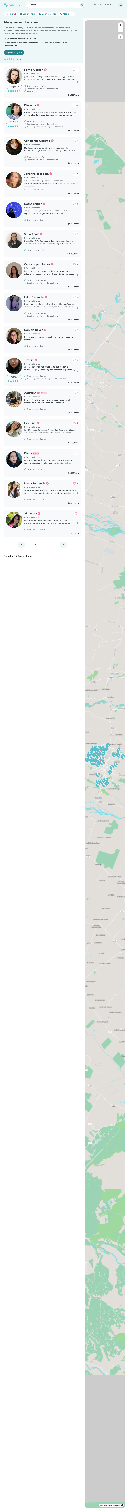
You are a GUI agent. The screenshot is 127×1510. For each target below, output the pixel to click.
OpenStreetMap (114, 1505)
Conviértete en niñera (104, 5)
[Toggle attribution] (122, 1505)
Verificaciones (48, 14)
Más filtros (68, 14)
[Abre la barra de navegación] (120, 4)
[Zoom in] (120, 24)
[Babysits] (12, 5)
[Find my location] (120, 36)
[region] (105, 764)
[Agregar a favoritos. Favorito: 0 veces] (76, 141)
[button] (92, 750)
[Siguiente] (63, 545)
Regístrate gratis (14, 52)
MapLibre (103, 1505)
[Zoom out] (120, 29)
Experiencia (28, 14)
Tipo (11, 14)
